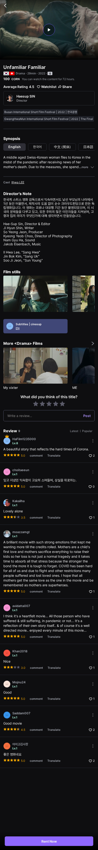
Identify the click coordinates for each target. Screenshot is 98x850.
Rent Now (49, 841)
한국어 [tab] (37, 147)
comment (36, 455)
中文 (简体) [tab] (62, 147)
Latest (74, 431)
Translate (53, 455)
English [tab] (14, 147)
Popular (87, 431)
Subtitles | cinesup (29, 324)
